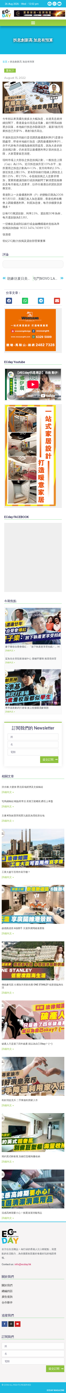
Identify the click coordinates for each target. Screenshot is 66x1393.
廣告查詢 (7, 1296)
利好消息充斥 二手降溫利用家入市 (20, 1100)
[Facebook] (50, 4)
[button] (33, 23)
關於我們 (7, 1285)
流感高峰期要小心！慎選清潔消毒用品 (22, 1212)
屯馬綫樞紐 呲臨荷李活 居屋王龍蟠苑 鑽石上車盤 (27, 801)
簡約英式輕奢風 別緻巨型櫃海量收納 (21, 1156)
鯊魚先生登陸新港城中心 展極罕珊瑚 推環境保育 (30, 658)
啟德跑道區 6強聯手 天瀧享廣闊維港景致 (23, 928)
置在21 (10, 70)
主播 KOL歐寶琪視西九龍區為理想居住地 (23, 815)
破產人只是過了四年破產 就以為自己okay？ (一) (27, 1043)
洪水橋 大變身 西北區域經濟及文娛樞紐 (22, 787)
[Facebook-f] (4, 1324)
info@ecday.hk (23, 1264)
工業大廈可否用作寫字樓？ (16, 872)
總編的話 (7, 1291)
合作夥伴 (7, 1302)
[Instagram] (54, 4)
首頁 (5, 61)
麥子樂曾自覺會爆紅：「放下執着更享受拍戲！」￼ (32, 646)
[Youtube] (59, 4)
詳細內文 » (10, 650)
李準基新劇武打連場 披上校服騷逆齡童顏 (27, 707)
